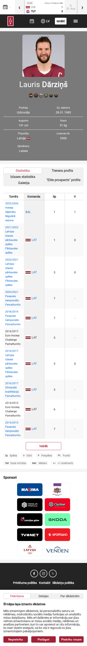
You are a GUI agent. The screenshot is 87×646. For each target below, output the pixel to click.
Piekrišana (17, 596)
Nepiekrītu (15, 639)
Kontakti (44, 583)
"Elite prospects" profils (63, 180)
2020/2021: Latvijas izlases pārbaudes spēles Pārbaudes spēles (12, 272)
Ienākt (61, 21)
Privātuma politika (25, 583)
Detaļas (44, 596)
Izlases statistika (22, 177)
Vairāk (43, 446)
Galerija (24, 183)
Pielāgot (43, 639)
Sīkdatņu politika (63, 583)
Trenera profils (62, 171)
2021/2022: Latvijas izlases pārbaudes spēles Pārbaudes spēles (12, 240)
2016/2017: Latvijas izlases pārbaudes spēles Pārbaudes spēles (12, 364)
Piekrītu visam (71, 639)
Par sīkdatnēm (69, 596)
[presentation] (19, 7)
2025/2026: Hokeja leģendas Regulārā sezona (12, 212)
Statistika (23, 171)
